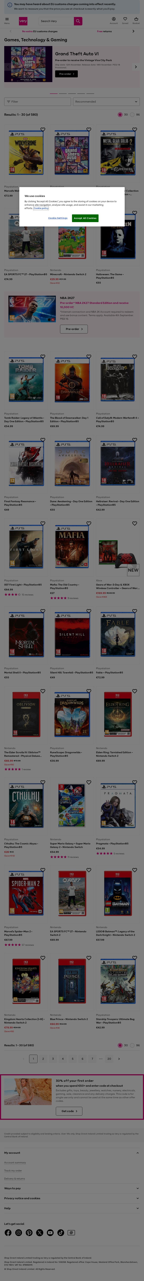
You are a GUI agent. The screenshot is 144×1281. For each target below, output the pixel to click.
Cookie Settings (58, 218)
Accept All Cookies (85, 218)
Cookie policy (41, 208)
